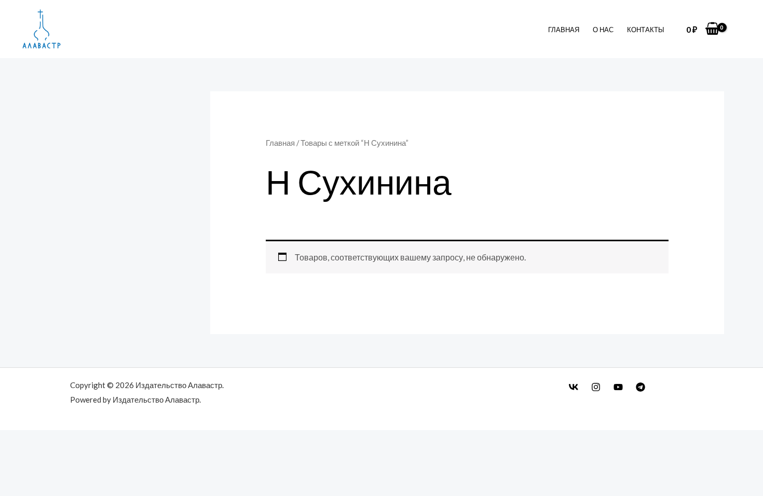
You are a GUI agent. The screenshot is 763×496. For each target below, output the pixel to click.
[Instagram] (596, 387)
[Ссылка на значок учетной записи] (739, 29)
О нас (603, 29)
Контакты (645, 29)
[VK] (573, 387)
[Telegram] (640, 387)
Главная (563, 29)
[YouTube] (618, 387)
